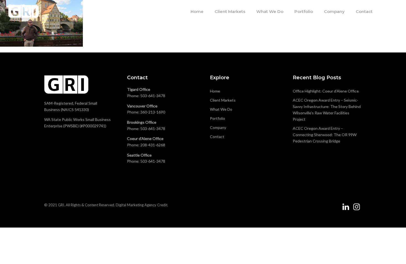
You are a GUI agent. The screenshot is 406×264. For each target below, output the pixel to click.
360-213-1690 (152, 112)
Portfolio (303, 11)
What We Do (269, 11)
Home (197, 11)
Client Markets (230, 11)
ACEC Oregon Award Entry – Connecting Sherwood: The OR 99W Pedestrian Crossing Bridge (325, 134)
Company (334, 11)
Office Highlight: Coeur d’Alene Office (326, 91)
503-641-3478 (152, 95)
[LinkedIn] (345, 209)
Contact (364, 11)
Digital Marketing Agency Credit (141, 205)
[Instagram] (356, 209)
